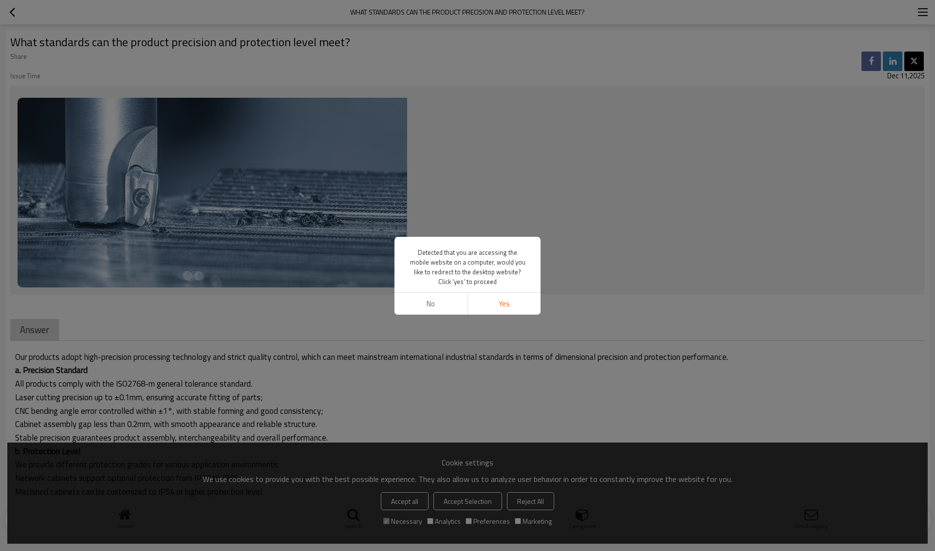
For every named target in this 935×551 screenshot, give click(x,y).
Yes (504, 303)
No (431, 303)
